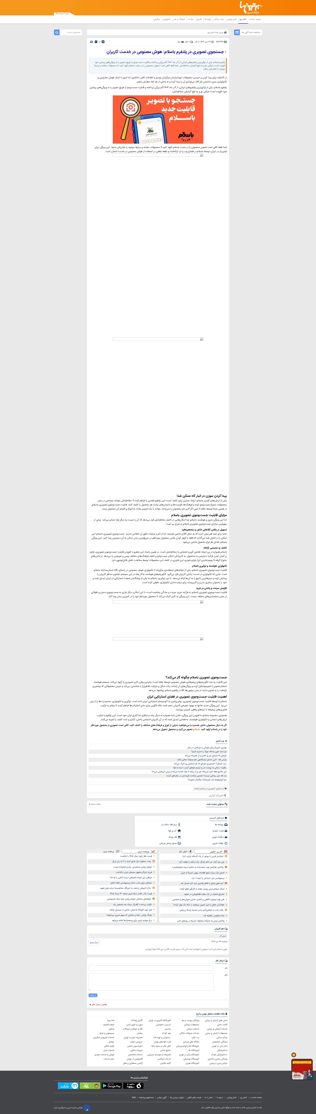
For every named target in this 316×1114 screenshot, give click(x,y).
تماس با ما (209, 1097)
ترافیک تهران (218, 837)
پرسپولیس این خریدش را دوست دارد (207, 878)
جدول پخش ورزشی (168, 843)
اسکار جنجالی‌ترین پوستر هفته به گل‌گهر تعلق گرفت (202, 889)
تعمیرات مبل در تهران (133, 1037)
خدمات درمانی (193, 1029)
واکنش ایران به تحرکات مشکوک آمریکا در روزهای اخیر (200, 921)
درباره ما (220, 1097)
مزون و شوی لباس (134, 1025)
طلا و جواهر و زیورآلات (133, 1029)
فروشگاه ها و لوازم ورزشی (187, 1046)
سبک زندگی (219, 19)
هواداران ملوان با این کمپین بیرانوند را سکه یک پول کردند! (198, 904)
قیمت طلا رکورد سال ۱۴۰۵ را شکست (136, 856)
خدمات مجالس (164, 1059)
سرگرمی (157, 19)
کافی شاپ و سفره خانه (161, 1046)
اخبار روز (243, 19)
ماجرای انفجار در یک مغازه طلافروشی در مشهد (204, 894)
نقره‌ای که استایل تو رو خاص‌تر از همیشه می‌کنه (205, 755)
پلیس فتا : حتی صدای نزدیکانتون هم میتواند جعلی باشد (201, 759)
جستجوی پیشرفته (146, 1097)
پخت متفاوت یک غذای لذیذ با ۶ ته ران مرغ (132, 861)
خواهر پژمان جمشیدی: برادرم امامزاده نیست (132, 867)
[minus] (96, 41)
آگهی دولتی (162, 1097)
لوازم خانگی (109, 1046)
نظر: (225, 975)
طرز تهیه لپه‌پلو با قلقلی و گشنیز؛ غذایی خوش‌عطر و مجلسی (198, 899)
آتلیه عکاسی (165, 1063)
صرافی (111, 1029)
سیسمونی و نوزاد (106, 1033)
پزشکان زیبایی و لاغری (217, 1059)
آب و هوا (172, 831)
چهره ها (208, 19)
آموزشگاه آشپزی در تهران (160, 1020)
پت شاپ (195, 1037)
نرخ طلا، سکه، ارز (169, 824)
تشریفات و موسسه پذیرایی (159, 1055)
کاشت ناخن (222, 1025)
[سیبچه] (133, 1086)
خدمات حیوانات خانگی (189, 1033)
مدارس (168, 1029)
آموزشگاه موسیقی (191, 1059)
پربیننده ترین (143, 851)
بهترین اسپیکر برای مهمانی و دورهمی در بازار (206, 747)
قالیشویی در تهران (135, 1059)
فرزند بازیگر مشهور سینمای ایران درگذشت (134, 872)
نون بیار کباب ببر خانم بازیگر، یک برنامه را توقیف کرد (201, 862)
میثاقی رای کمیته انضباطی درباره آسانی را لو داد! (131, 877)
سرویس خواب (136, 1042)
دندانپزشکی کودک (219, 1055)
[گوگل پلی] (111, 1086)
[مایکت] (68, 1086)
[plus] (103, 41)
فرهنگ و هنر (179, 19)
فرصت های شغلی (194, 1097)
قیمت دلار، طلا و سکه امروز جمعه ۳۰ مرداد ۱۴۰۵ (131, 894)
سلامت (190, 19)
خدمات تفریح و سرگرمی (103, 1037)
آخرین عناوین (216, 851)
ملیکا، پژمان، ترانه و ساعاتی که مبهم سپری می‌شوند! (129, 915)
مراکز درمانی (222, 1037)
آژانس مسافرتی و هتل (133, 1063)
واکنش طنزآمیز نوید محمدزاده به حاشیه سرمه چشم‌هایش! (197, 867)
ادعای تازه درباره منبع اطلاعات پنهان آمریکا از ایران (202, 872)
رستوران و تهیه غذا (162, 1037)
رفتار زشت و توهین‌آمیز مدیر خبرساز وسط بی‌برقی (201, 910)
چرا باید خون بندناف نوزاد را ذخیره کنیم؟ (208, 751)
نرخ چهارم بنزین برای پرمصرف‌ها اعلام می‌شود (132, 920)
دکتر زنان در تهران (219, 1046)
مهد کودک (166, 1033)
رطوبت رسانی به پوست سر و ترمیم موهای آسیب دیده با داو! (199, 767)
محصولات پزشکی (191, 1025)
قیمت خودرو (218, 831)
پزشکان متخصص (219, 1042)
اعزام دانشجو (108, 1025)
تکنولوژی (167, 19)
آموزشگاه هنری (192, 1063)
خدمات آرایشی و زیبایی (217, 1029)
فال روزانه (173, 837)
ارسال (93, 995)
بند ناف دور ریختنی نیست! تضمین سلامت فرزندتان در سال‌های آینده (196, 775)
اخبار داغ (183, 851)
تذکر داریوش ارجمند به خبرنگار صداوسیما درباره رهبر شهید (125, 888)
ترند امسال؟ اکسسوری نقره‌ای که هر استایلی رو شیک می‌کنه (200, 763)
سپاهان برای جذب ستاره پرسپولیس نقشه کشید (131, 883)
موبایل (111, 1042)
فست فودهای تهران (162, 1042)
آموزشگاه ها (194, 1050)
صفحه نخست (255, 19)
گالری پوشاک (137, 1020)
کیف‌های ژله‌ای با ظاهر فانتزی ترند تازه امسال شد (202, 883)
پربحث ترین (108, 851)
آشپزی (199, 19)
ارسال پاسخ (94, 942)
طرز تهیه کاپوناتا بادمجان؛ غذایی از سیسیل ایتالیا (131, 910)
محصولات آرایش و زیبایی (216, 1033)
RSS (134, 1097)
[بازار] (90, 1086)
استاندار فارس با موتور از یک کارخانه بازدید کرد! (202, 856)
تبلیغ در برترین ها (177, 1097)
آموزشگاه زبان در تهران (189, 1055)
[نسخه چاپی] (91, 41)
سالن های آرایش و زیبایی (216, 1020)
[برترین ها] (249, 7)
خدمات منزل (108, 1050)
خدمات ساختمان (135, 1055)
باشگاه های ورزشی (191, 1042)
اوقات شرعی (218, 843)
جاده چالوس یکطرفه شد (213, 915)
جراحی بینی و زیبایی (218, 1063)
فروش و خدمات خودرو (104, 1055)
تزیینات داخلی (136, 1050)
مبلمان (140, 1033)
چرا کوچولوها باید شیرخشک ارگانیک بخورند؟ (207, 779)
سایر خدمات (109, 1059)
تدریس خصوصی (163, 1025)
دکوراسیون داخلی (135, 1046)
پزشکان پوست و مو (190, 1020)
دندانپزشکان (222, 1050)
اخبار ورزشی (232, 19)
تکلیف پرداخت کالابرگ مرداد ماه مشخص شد (132, 904)
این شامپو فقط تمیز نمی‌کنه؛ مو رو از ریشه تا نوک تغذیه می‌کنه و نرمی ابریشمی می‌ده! (189, 771)
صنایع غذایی (165, 1050)
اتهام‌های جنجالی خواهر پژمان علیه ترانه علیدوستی (129, 899)
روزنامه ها (219, 824)
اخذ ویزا (110, 1020)
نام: (226, 968)
